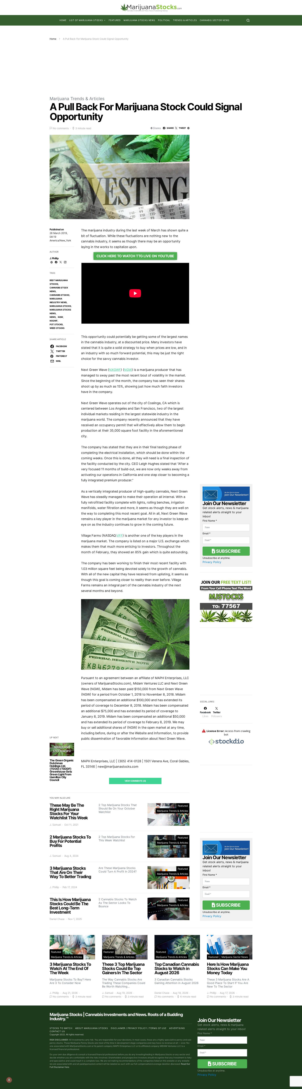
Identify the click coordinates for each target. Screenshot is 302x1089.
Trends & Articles (185, 20)
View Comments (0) (135, 781)
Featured (115, 20)
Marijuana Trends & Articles (77, 98)
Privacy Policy (212, 562)
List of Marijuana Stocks (86, 20)
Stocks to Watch (61, 1028)
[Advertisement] (151, 66)
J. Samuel (55, 824)
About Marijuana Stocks (91, 1028)
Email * (206, 533)
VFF (120, 535)
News (53, 317)
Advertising (177, 1028)
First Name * (210, 520)
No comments (61, 128)
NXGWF (53, 320)
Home (62, 20)
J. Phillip (54, 258)
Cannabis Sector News (214, 20)
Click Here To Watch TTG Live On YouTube (135, 256)
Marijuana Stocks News (139, 20)
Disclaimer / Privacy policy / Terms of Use (138, 1028)
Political (164, 20)
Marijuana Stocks (60, 306)
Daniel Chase (57, 918)
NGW (60, 317)
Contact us (57, 1031)
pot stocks (56, 324)
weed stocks (57, 328)
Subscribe (227, 551)
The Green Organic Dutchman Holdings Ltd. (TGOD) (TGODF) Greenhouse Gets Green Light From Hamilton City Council (61, 770)
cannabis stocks (59, 295)
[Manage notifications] (9, 1080)
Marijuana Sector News (234, 956)
